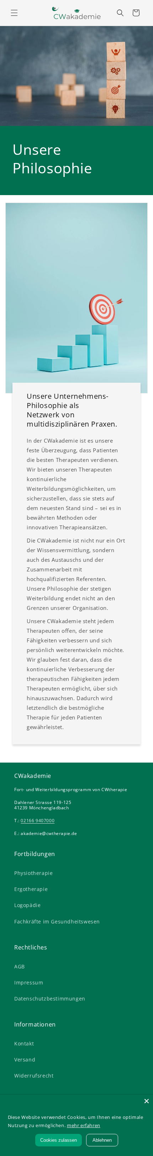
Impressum (28, 982)
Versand (24, 1059)
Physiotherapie (33, 873)
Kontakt (24, 1043)
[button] (14, 13)
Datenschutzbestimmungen (49, 998)
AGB (19, 966)
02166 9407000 (37, 821)
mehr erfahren (83, 1125)
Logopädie (27, 905)
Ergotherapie (31, 889)
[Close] (146, 1101)
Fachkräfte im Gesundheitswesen (57, 921)
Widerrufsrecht (33, 1075)
